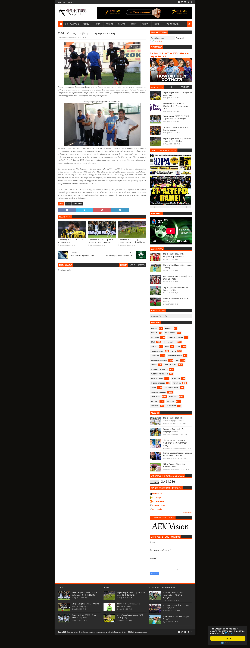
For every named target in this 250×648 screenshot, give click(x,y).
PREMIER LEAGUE (157, 378)
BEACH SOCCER (170, 333)
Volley (145, 24)
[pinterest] (188, 2)
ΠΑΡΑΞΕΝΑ (155, 406)
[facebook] (179, 2)
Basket (134, 24)
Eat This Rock (158, 501)
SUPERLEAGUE (77, 204)
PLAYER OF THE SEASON (159, 374)
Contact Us (71, 2)
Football (86, 24)
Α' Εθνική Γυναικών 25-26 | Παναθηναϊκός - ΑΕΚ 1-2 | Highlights (174, 595)
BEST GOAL (155, 337)
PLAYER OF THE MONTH (159, 369)
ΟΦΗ (68, 204)
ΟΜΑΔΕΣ (121, 24)
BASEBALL (154, 333)
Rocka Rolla (157, 509)
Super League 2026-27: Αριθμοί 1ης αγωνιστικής (70, 241)
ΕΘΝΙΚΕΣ (109, 24)
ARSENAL (154, 328)
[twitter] (182, 2)
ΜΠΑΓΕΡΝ (170, 401)
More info (229, 633)
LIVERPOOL (155, 356)
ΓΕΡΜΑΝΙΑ (177, 383)
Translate (158, 41)
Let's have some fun (172, 24)
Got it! (228, 638)
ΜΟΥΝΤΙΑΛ (173, 397)
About (64, 2)
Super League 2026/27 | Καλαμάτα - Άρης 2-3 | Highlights (131, 241)
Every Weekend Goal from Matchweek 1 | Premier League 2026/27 (175, 106)
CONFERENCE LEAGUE (175, 337)
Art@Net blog (158, 505)
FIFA (178, 346)
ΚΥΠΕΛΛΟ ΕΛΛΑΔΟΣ (158, 392)
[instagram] (191, 2)
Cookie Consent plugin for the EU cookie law (227, 642)
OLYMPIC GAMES (171, 365)
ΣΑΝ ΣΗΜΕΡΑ (171, 406)
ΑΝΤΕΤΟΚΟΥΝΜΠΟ (158, 383)
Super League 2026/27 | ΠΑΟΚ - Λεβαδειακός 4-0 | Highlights (101, 241)
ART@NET (168, 328)
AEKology (156, 497)
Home (59, 2)
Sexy (98, 24)
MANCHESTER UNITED (159, 360)
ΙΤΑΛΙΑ (153, 388)
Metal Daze (157, 494)
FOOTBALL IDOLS (157, 351)
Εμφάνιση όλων (187, 512)
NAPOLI (154, 365)
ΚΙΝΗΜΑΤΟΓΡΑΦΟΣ (172, 388)
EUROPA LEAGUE (169, 342)
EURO (153, 342)
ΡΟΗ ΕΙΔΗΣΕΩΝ (72, 24)
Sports (156, 24)
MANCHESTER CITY (175, 356)
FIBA (167, 346)
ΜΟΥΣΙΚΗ (154, 401)
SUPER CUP (176, 378)
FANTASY (154, 346)
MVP (177, 360)
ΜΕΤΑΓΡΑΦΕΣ (155, 397)
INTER (173, 351)
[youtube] (185, 2)
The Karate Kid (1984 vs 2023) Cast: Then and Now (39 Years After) (175, 442)
